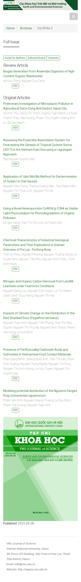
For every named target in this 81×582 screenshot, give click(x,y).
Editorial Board (36, 57)
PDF (15, 86)
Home (10, 28)
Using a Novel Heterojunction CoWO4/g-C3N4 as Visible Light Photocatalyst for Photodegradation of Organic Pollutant (40, 213)
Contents (53, 57)
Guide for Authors (15, 57)
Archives (26, 28)
